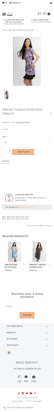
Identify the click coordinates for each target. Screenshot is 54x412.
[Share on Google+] (8, 218)
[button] (39, 14)
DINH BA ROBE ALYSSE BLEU (10, 266)
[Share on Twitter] (26, 218)
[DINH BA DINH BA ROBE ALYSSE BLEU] (14, 252)
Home (4, 30)
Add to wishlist (32, 225)
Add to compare (46, 225)
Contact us (16, 2)
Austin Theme (17, 401)
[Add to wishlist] (50, 113)
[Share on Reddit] (17, 218)
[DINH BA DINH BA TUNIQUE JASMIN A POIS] (39, 252)
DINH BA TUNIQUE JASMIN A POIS (37, 266)
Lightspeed (38, 401)
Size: (4, 136)
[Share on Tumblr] (22, 218)
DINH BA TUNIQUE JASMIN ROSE (20, 30)
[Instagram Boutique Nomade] (35, 393)
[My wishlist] (44, 14)
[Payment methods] (9, 352)
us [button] (5, 2)
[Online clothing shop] (10, 14)
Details (6, 161)
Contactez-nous (26, 207)
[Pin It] (13, 218)
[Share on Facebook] (4, 218)
